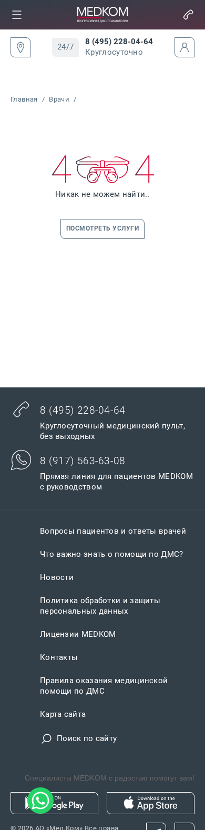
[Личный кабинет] (184, 47)
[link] (17, 14)
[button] (17, 14)
